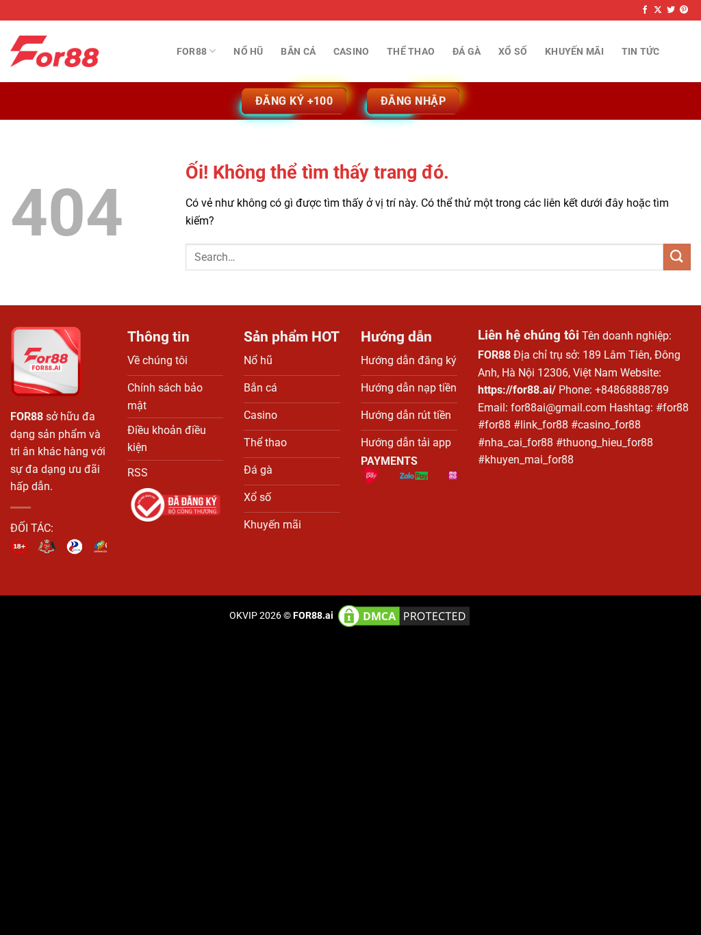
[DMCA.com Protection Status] (402, 616)
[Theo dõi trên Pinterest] (684, 10)
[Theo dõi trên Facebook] (645, 10)
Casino (351, 51)
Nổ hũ (248, 51)
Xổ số (512, 51)
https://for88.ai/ (517, 389)
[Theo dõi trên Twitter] (671, 10)
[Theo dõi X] (658, 10)
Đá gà (467, 51)
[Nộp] (677, 257)
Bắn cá (298, 51)
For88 (192, 51)
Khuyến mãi (574, 51)
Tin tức (641, 51)
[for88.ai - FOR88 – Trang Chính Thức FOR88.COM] (78, 51)
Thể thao (411, 51)
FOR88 (26, 416)
